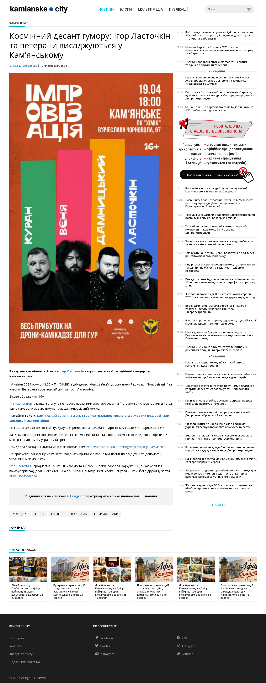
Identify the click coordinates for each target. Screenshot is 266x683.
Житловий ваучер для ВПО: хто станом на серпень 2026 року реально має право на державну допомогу (220, 296)
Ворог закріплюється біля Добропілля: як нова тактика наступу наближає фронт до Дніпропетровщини (215, 309)
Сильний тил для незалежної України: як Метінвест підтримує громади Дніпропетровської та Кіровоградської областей (219, 203)
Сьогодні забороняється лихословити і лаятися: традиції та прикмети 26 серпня (216, 63)
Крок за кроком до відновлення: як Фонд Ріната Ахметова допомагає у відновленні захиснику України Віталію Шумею (217, 80)
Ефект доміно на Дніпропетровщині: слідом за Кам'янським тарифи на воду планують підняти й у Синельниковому (219, 335)
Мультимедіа (150, 9)
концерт (20, 514)
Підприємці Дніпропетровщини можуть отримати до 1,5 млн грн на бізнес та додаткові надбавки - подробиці (220, 267)
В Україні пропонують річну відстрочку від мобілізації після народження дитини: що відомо (220, 322)
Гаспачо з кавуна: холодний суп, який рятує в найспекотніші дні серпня (215, 364)
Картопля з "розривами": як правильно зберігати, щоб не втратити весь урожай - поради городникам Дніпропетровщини (219, 95)
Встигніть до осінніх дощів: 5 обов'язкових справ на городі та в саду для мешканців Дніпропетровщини (219, 449)
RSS (184, 638)
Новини (106, 9)
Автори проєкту (21, 654)
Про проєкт (17, 638)
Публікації (178, 9)
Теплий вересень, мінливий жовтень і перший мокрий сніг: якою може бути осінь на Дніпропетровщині (216, 229)
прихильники (106, 514)
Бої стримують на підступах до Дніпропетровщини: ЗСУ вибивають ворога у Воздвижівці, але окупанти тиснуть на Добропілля (220, 35)
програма (78, 514)
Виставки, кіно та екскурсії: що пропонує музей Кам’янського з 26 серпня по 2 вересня (216, 190)
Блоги (126, 9)
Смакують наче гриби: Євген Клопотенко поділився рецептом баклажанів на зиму (219, 254)
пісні (39, 514)
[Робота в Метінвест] (217, 150)
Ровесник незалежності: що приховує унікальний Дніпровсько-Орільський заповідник (218, 414)
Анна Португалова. (23, 476)
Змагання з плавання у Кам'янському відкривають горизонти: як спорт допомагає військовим (219, 437)
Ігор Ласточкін (71, 371)
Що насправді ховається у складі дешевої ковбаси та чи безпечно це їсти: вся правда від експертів (220, 376)
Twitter (105, 646)
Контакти (16, 646)
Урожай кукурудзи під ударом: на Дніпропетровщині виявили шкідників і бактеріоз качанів (220, 216)
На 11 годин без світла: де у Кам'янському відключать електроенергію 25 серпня (221, 460)
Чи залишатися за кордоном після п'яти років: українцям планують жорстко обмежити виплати (217, 425)
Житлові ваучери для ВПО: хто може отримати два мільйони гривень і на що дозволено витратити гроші (218, 488)
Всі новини (217, 505)
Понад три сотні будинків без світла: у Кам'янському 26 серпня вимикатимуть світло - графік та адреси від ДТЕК (220, 282)
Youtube (187, 654)
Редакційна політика (24, 662)
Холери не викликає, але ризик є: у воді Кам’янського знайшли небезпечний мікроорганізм (220, 243)
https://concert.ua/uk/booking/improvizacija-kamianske (125, 447)
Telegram (76, 496)
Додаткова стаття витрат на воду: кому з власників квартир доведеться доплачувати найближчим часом (219, 389)
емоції (57, 514)
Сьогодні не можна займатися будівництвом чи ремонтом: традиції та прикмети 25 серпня (216, 348)
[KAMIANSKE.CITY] (39, 9)
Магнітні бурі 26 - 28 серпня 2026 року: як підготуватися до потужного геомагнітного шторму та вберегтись (219, 50)
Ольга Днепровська (23, 65)
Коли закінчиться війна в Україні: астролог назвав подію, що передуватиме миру (218, 402)
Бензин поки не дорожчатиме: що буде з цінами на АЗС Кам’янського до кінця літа (219, 108)
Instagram (107, 654)
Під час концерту (22, 403)
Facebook (106, 638)
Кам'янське (18, 23)
